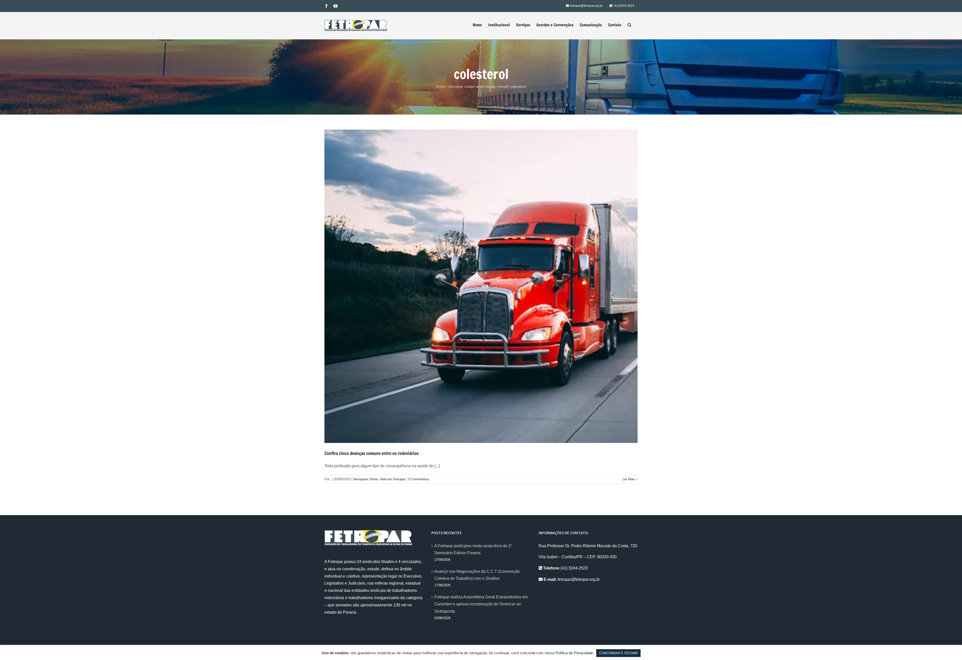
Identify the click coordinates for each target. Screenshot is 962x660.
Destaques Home (365, 479)
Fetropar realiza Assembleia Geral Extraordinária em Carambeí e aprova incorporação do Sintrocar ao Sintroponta (481, 604)
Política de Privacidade (574, 653)
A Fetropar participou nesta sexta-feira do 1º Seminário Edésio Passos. (473, 549)
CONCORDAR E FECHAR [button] (618, 653)
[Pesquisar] (629, 24)
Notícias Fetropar (392, 479)
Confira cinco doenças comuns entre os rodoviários (371, 453)
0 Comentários (418, 479)
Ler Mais (629, 479)
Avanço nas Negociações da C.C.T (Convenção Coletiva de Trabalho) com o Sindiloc (477, 575)
